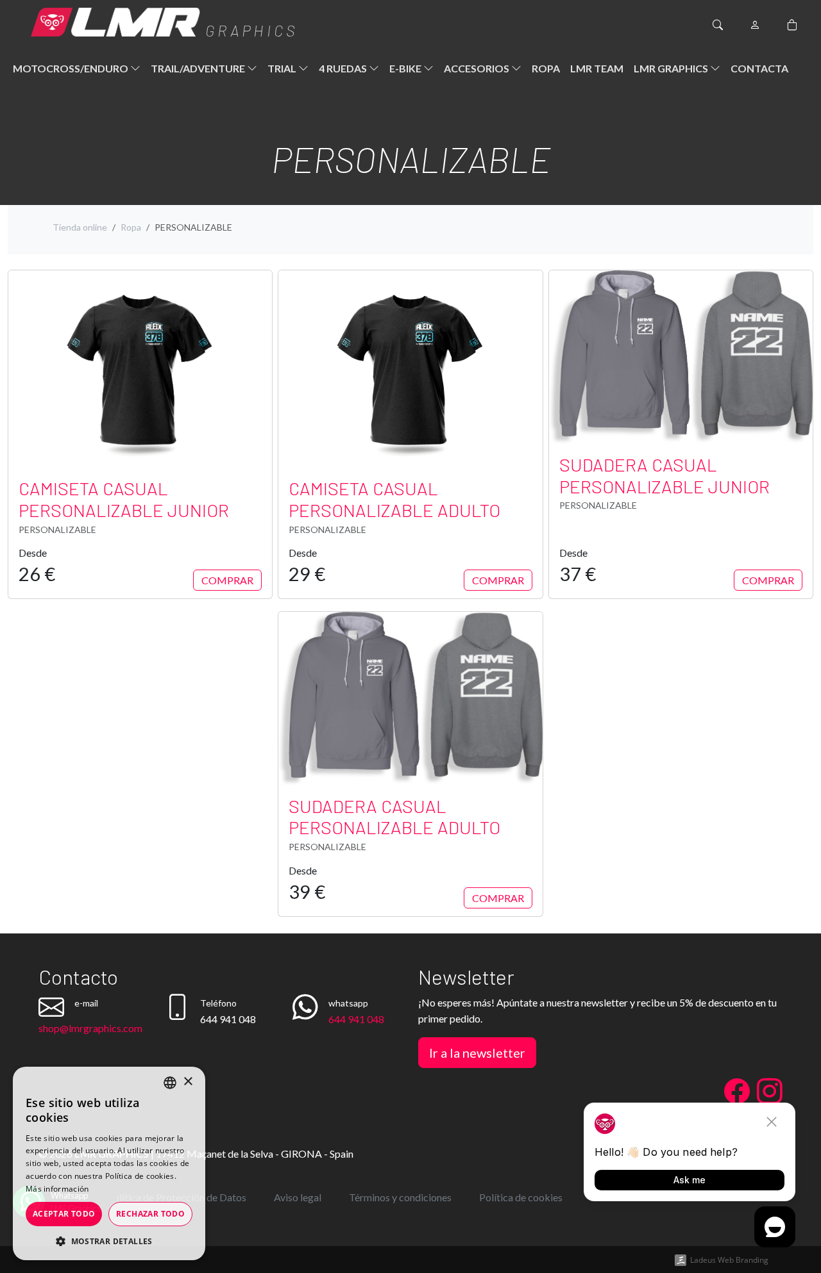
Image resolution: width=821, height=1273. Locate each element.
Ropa (131, 227)
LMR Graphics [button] (672, 68)
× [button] (187, 1082)
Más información (57, 1188)
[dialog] (109, 1163)
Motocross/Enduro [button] (71, 68)
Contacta (759, 68)
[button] (109, 1241)
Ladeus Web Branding (729, 1259)
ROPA (546, 68)
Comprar (227, 580)
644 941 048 (356, 1019)
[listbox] (170, 1082)
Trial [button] (282, 68)
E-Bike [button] (406, 68)
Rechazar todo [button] (150, 1213)
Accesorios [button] (477, 68)
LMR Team (596, 68)
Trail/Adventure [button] (199, 68)
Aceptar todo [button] (64, 1213)
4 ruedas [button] (344, 68)
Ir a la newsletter (477, 1052)
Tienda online (80, 227)
